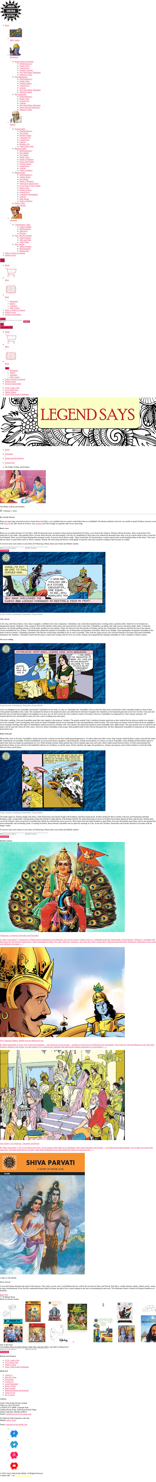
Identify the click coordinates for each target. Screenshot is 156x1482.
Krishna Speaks (26, 83)
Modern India (20, 173)
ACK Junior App (11, 390)
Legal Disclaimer (11, 1384)
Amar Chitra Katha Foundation (17, 394)
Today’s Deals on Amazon (15, 253)
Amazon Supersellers (13, 315)
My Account (10, 1395)
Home (7, 265)
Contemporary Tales (22, 225)
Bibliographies (25, 229)
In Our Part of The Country (30, 186)
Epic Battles (24, 153)
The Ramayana (20, 94)
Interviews (24, 231)
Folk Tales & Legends (23, 236)
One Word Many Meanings (30, 72)
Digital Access (10, 255)
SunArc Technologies (23, 1475)
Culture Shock (25, 177)
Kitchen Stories (25, 135)
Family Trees (24, 66)
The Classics (19, 244)
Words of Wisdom (26, 159)
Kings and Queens (27, 162)
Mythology (14, 301)
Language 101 (25, 138)
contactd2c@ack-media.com (16, 1424)
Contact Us (9, 1382)
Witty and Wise (25, 240)
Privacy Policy (10, 1386)
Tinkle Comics (10, 392)
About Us (8, 1375)
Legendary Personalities (29, 194)
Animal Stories (25, 238)
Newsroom (9, 1379)
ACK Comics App (12, 388)
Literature (13, 306)
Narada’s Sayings (26, 70)
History (12, 304)
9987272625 (11, 1420)
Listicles (23, 88)
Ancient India (20, 129)
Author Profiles (25, 227)
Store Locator (10, 1388)
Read (7, 25)
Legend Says (24, 68)
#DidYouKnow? (26, 64)
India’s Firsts (24, 188)
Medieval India (20, 149)
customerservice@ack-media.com (18, 1414)
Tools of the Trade (27, 146)
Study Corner (20, 203)
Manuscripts (24, 251)
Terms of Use (10, 1393)
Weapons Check (26, 75)
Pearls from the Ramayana (30, 107)
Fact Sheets (24, 133)
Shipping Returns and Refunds (17, 1390)
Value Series (24, 242)
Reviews (23, 233)
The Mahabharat (21, 77)
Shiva (6, 524)
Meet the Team (10, 1377)
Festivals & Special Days (29, 184)
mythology (9, 454)
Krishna (39, 524)
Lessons (23, 205)
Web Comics (15, 308)
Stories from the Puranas (24, 62)
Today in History (26, 170)
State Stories (24, 199)
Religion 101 (24, 144)
